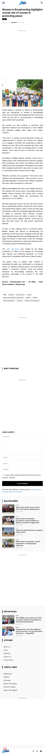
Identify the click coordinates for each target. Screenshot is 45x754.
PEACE (35, 297)
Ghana (29, 294)
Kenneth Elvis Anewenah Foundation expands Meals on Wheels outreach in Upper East (27, 521)
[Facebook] (33, 751)
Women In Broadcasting (32, 300)
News (4, 19)
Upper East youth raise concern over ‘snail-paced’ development (28, 508)
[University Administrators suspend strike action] (8, 532)
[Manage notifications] (5, 749)
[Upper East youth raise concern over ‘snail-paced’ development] (8, 509)
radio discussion (12, 249)
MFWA (28, 297)
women (19, 300)
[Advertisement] (22, 54)
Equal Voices (20, 294)
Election (11, 294)
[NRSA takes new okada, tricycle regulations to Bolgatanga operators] (8, 543)
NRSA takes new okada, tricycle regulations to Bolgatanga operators (28, 543)
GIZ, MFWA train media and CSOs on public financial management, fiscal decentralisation (29, 620)
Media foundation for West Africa (13, 297)
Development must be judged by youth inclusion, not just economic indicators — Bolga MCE (29, 631)
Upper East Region (8, 300)
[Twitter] (37, 751)
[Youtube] (41, 751)
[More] (32, 26)
